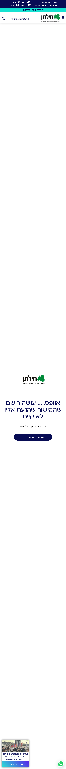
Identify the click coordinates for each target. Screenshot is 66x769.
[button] (20, 19)
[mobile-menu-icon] (62, 17)
